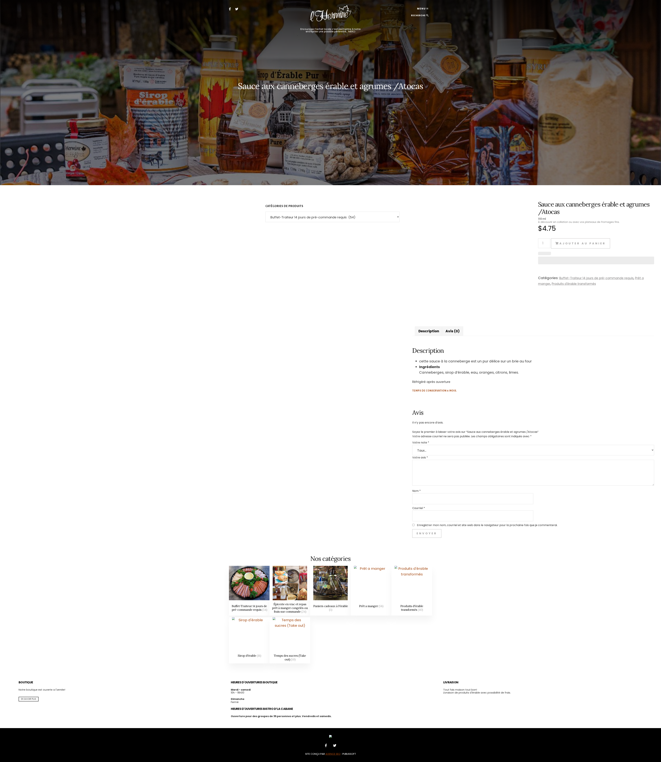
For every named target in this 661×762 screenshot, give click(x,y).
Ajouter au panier (582, 243)
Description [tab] (428, 331)
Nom (416, 491)
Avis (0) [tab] (452, 331)
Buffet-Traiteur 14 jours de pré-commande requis (596, 278)
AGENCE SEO (333, 754)
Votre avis (420, 457)
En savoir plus (28, 699)
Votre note (420, 442)
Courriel (418, 508)
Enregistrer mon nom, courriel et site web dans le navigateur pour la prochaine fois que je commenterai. (487, 525)
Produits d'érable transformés (574, 284)
